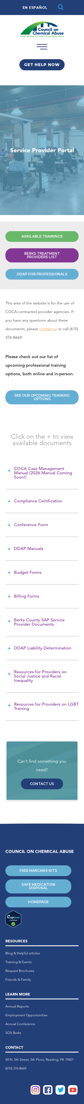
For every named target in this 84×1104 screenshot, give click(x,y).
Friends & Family (18, 979)
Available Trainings (42, 236)
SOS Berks (13, 1033)
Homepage (38, 902)
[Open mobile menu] (42, 51)
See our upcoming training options (42, 397)
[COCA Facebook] (48, 1093)
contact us (48, 329)
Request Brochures (19, 971)
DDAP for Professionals (42, 274)
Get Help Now (42, 64)
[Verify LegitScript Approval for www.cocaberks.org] (38, 919)
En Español (35, 7)
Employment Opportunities (26, 1015)
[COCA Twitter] (60, 1093)
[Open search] (61, 7)
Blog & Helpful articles (22, 953)
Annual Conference (20, 1024)
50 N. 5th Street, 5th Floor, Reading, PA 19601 (39, 1059)
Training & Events (18, 962)
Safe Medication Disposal (38, 886)
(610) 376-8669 (15, 1068)
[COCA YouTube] (73, 1093)
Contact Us (42, 784)
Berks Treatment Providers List (42, 255)
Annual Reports (17, 1006)
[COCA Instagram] (35, 1093)
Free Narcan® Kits (38, 871)
